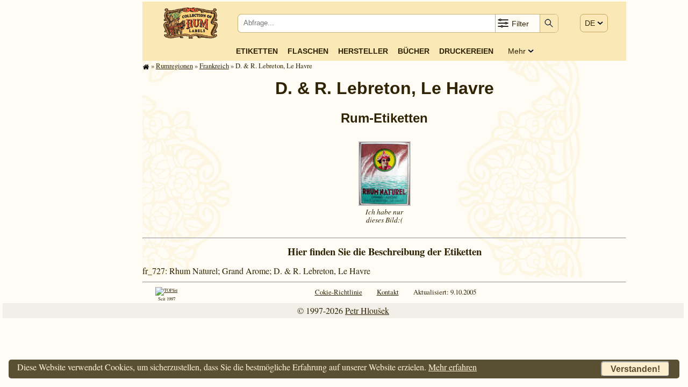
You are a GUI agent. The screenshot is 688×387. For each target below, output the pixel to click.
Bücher (413, 51)
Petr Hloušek (367, 310)
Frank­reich (214, 65)
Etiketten (257, 51)
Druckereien (466, 51)
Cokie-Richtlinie (338, 292)
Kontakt (388, 292)
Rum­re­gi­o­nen (174, 65)
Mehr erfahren (452, 366)
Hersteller (363, 51)
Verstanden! (635, 369)
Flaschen (308, 51)
